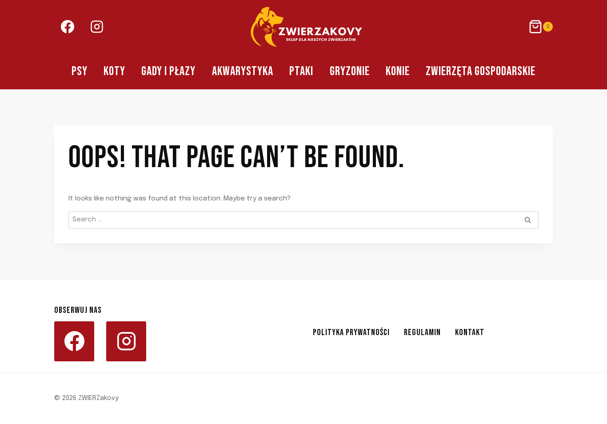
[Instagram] (97, 26)
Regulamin (422, 332)
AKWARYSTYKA (242, 71)
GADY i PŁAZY (168, 71)
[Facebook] (67, 26)
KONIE (398, 71)
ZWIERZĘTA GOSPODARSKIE (480, 71)
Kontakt (469, 332)
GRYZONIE (350, 71)
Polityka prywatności (351, 332)
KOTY (114, 71)
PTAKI (301, 71)
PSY (80, 71)
